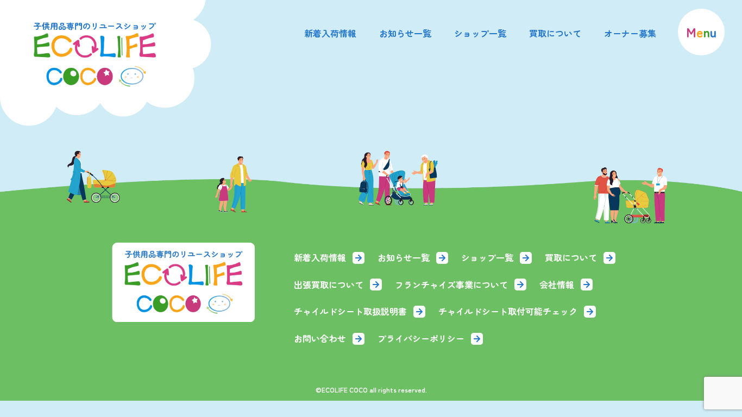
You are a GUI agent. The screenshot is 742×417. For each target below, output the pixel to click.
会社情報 (556, 284)
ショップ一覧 (480, 33)
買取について (555, 33)
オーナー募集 (630, 33)
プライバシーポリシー (421, 338)
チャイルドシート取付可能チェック (507, 311)
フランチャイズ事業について (451, 284)
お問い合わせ (320, 338)
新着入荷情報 (330, 33)
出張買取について (328, 284)
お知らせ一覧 (405, 33)
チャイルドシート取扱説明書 (350, 311)
